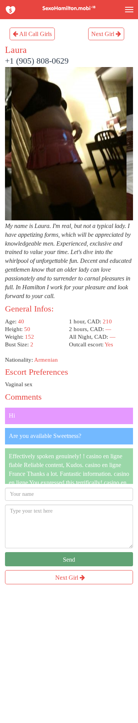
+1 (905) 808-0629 (37, 61)
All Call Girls (35, 34)
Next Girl (103, 34)
